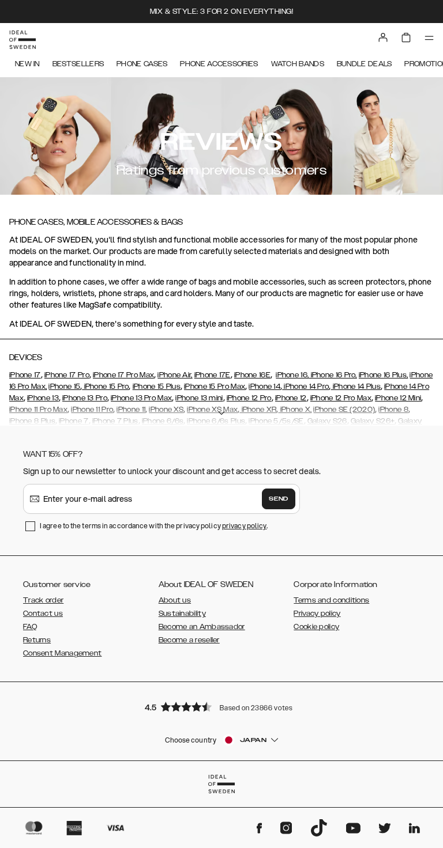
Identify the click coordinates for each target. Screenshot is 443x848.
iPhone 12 (291, 398)
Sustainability (182, 614)
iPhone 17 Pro (66, 375)
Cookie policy (316, 627)
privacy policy (244, 526)
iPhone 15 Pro (105, 387)
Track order (43, 600)
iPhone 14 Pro (305, 387)
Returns (37, 640)
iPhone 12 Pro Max (340, 398)
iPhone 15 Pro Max (214, 387)
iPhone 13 (43, 398)
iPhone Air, (174, 375)
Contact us (43, 614)
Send (278, 499)
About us (175, 600)
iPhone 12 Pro (249, 398)
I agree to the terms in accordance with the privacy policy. (154, 526)
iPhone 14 (264, 387)
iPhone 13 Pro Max (141, 398)
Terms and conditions (331, 600)
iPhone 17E (212, 375)
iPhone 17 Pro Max (123, 375)
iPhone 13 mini (199, 398)
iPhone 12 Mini (398, 398)
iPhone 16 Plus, (383, 375)
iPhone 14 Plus (356, 387)
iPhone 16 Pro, (333, 375)
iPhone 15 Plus (157, 387)
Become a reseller (189, 640)
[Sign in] (383, 37)
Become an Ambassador (202, 627)
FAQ (30, 627)
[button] (221, 707)
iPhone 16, (292, 375)
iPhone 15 (64, 387)
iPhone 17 (25, 375)
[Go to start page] (22, 40)
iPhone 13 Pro (84, 398)
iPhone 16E (252, 375)
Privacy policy (317, 614)
